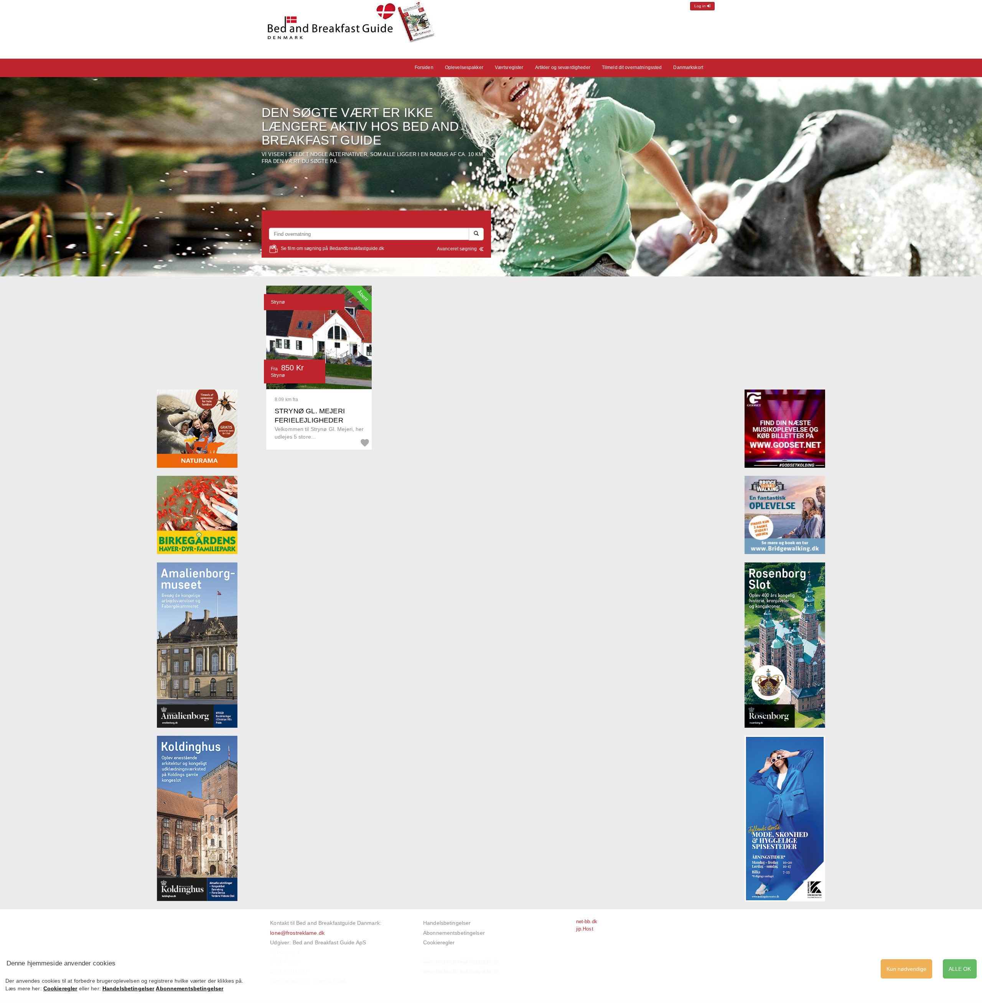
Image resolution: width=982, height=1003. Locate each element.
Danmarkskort (688, 67)
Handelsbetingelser (447, 923)
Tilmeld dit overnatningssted (632, 67)
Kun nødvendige (906, 969)
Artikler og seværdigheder (562, 67)
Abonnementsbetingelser (454, 933)
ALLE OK (960, 969)
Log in (700, 6)
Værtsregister (509, 67)
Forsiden (424, 67)
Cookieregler (439, 942)
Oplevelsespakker (464, 67)
